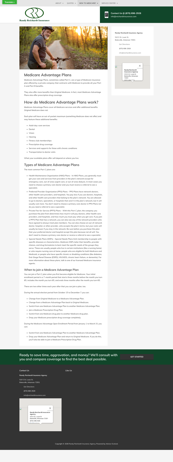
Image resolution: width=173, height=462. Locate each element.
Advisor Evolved (112, 444)
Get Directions (124, 44)
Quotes (70, 3)
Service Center (109, 3)
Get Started (136, 357)
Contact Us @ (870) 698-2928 (126, 13)
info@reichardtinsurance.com (123, 16)
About (58, 3)
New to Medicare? (87, 3)
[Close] (140, 66)
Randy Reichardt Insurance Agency (82, 444)
